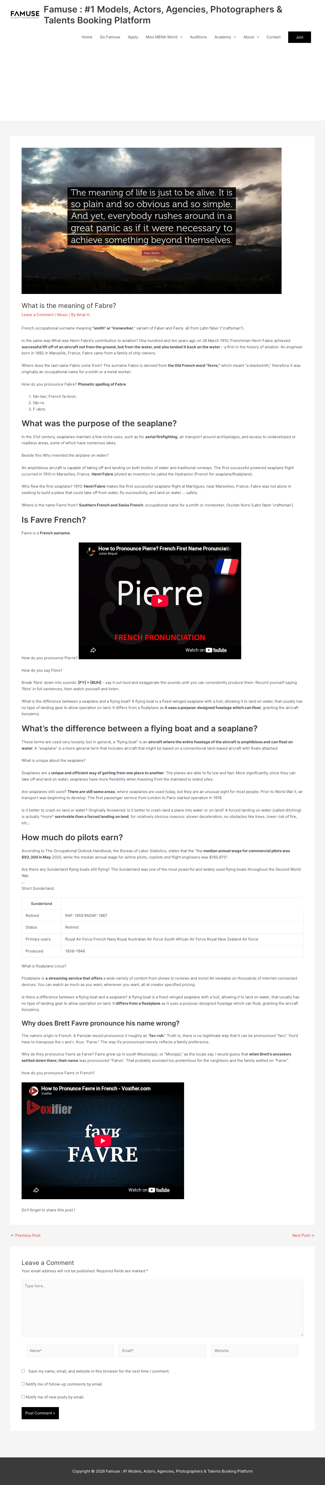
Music (62, 314)
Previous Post (25, 1235)
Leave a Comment (38, 314)
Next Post (303, 1235)
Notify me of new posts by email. (55, 1397)
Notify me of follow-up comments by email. (64, 1384)
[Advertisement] (162, 82)
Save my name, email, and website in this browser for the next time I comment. (99, 1371)
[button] (179, 37)
